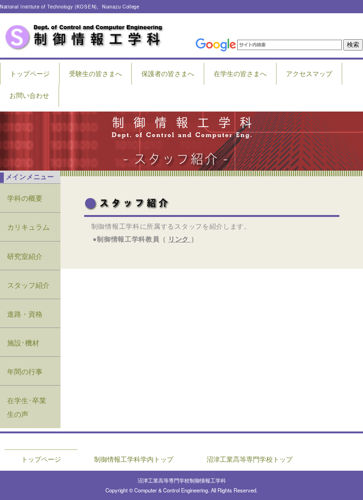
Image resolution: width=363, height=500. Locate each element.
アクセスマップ (309, 73)
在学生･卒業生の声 (26, 407)
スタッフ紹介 (28, 284)
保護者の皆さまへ (167, 73)
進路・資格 (25, 313)
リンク (178, 238)
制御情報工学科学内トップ (133, 459)
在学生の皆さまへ (240, 73)
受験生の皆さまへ (95, 73)
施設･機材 (23, 342)
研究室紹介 (25, 255)
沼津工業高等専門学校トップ (250, 459)
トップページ (30, 73)
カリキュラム (28, 226)
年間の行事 (25, 371)
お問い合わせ (29, 95)
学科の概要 (25, 197)
